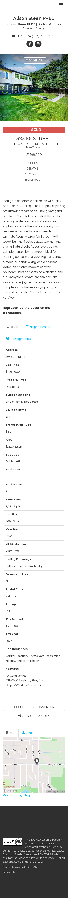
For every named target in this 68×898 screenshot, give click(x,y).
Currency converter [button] (36, 707)
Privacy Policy (10, 872)
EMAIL (20, 36)
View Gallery (35, 60)
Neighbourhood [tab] (40, 327)
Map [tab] (12, 732)
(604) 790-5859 (42, 36)
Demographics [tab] (20, 339)
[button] (4, 87)
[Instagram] (38, 43)
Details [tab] (14, 327)
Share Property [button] (36, 716)
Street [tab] (30, 732)
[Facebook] (30, 43)
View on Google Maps (17, 795)
